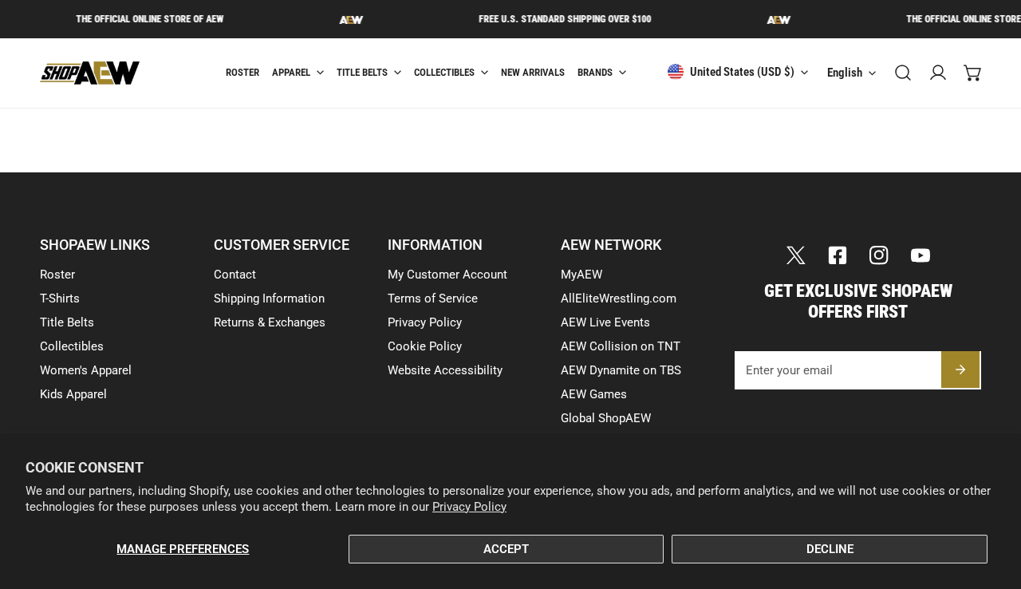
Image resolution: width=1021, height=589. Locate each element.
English (844, 72)
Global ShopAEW (606, 418)
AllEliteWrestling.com (618, 298)
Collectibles (72, 346)
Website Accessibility (445, 370)
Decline (829, 549)
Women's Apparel (86, 370)
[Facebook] (837, 255)
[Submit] (960, 369)
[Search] (902, 72)
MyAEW (581, 274)
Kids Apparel (73, 394)
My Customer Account (447, 274)
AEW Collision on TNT (620, 346)
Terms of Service (433, 298)
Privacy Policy (469, 507)
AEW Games (594, 394)
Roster (57, 274)
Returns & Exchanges (269, 322)
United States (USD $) (742, 72)
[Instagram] (879, 255)
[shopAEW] (104, 73)
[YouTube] (920, 255)
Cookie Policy (425, 346)
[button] (973, 72)
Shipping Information (269, 298)
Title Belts (67, 322)
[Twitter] (796, 255)
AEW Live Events (605, 322)
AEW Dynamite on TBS (621, 370)
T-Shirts (60, 298)
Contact (235, 274)
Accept (506, 549)
